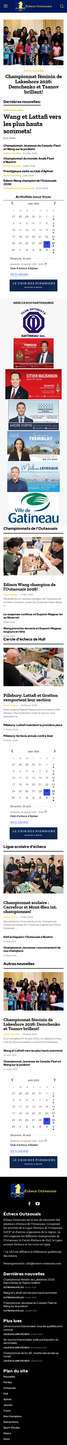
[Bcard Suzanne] (33, 446)
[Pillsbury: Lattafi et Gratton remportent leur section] (33, 667)
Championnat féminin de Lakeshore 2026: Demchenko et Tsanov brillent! (33, 84)
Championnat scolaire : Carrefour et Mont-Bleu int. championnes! (30, 907)
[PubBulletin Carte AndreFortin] (33, 415)
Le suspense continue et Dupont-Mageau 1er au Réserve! (33, 616)
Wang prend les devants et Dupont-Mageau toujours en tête (32, 630)
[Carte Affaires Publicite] (33, 353)
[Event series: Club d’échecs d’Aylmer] (45, 264)
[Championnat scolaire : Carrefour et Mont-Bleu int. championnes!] (33, 874)
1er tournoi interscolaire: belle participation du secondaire (31, 1341)
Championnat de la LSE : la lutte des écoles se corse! (31, 1354)
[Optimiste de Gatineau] (33, 322)
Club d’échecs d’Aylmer (24, 268)
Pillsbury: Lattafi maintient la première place (33, 725)
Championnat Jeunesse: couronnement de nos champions (32, 949)
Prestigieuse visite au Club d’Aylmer (28, 171)
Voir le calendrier (19, 274)
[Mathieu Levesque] (33, 477)
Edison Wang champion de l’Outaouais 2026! (30, 182)
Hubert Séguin (10, 594)
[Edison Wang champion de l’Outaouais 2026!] (33, 556)
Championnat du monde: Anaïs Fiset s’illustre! (28, 160)
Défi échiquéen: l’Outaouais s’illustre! (28, 937)
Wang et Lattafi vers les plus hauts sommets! (32, 124)
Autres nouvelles (13, 110)
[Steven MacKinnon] (33, 384)
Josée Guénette (11, 1034)
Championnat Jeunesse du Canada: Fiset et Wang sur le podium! (32, 147)
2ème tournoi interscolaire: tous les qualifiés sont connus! (33, 1327)
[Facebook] (29, 1204)
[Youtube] (38, 1204)
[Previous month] (12, 203)
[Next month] (55, 203)
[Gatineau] (33, 508)
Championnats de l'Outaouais (18, 188)
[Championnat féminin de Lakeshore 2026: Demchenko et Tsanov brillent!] (33, 42)
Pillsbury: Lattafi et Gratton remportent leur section (30, 697)
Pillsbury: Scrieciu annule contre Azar (28, 736)
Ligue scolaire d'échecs (16, 1334)
